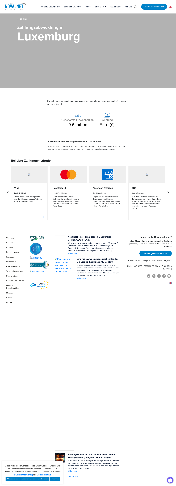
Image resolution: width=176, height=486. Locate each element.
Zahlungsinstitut (12, 252)
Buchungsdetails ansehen (155, 253)
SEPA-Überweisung (101, 149)
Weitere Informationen (15, 271)
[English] (170, 7)
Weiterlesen (72, 254)
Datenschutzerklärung (23, 475)
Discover (99, 146)
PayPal (54, 149)
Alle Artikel (73, 477)
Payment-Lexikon (13, 276)
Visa (49, 146)
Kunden (9, 243)
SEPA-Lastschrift (87, 149)
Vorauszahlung (75, 149)
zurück (23, 19)
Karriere (9, 247)
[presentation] (8, 192)
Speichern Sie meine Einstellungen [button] (35, 479)
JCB (76, 146)
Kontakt (9, 302)
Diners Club (107, 146)
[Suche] (135, 6)
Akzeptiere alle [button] (12, 479)
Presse (9, 298)
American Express (67, 146)
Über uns (10, 238)
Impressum (10, 257)
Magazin (9, 293)
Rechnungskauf (63, 149)
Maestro (112, 149)
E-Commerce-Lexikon (15, 281)
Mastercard (56, 146)
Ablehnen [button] (55, 479)
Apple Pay (116, 146)
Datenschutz (11, 262)
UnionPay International (87, 146)
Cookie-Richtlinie (13, 266)
